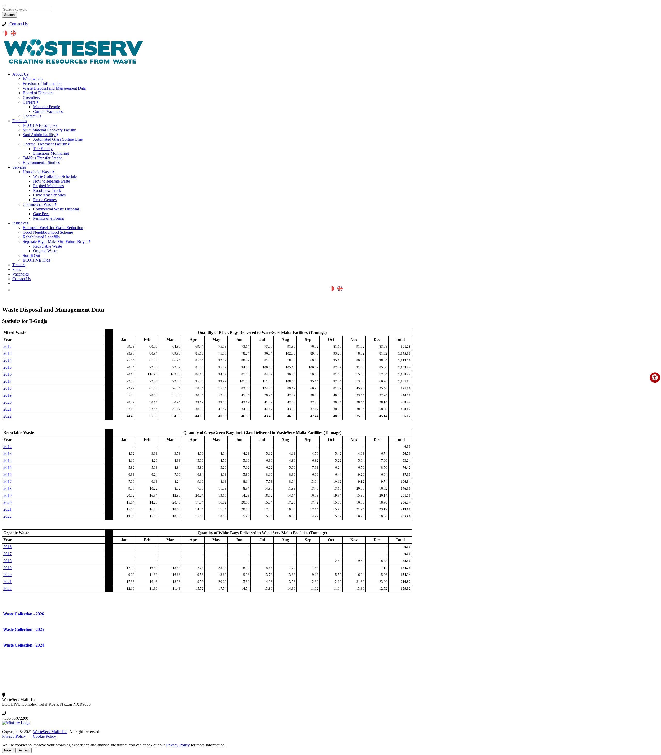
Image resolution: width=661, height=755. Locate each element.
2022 (7, 416)
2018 (7, 388)
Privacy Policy (14, 736)
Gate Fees (41, 213)
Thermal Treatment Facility (45, 144)
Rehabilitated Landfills (41, 237)
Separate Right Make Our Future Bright (56, 241)
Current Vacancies (48, 111)
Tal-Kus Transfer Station (43, 158)
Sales (16, 269)
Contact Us (18, 24)
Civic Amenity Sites (49, 195)
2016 (7, 374)
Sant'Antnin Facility (39, 134)
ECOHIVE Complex (40, 125)
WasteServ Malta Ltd (50, 731)
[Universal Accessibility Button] (655, 377)
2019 (7, 395)
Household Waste (37, 172)
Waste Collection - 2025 (23, 629)
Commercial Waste (38, 204)
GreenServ (31, 97)
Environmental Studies (41, 162)
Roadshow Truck (47, 190)
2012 (7, 346)
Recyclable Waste (47, 246)
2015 (7, 367)
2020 (7, 402)
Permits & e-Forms (48, 218)
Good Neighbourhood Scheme (48, 232)
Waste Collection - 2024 (23, 645)
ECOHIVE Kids (36, 260)
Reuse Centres (45, 200)
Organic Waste (45, 251)
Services (19, 167)
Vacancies (20, 274)
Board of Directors (38, 93)
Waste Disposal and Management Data (54, 88)
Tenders (18, 265)
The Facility (43, 148)
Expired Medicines (48, 186)
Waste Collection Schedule (55, 176)
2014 (7, 360)
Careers (29, 102)
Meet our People (46, 107)
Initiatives (20, 223)
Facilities (19, 121)
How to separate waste (51, 181)
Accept (24, 750)
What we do (33, 79)
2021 (7, 409)
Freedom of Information (42, 83)
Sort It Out (31, 255)
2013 (7, 353)
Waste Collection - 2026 (23, 614)
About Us (20, 74)
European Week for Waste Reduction (53, 227)
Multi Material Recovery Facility (49, 130)
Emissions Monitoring (51, 153)
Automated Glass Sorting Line (58, 139)
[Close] (4, 5)
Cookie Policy (44, 736)
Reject (9, 750)
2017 (7, 381)
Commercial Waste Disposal (56, 209)
